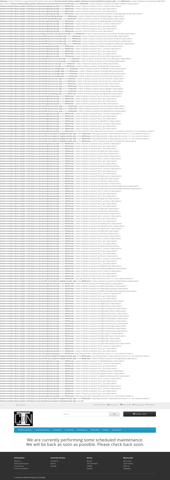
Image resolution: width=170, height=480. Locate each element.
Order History (128, 464)
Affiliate (89, 466)
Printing (105, 430)
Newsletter (127, 469)
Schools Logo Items (25, 430)
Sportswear (57, 430)
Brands (89, 461)
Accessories (69, 430)
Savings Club (116, 430)
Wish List (126, 466)
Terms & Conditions (21, 469)
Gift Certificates (92, 464)
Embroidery (95, 430)
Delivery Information (21, 464)
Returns (53, 464)
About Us (17, 461)
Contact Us (54, 461)
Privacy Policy (19, 466)
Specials (90, 469)
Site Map (54, 466)
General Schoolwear (42, 430)
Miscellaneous (82, 430)
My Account (127, 461)
